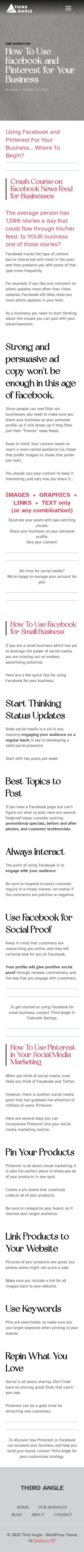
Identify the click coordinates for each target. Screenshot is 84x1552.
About (38, 1515)
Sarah (14, 90)
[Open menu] (70, 8)
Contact (63, 1515)
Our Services (52, 1507)
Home (23, 1507)
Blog (17, 1515)
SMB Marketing (18, 43)
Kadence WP (45, 1540)
